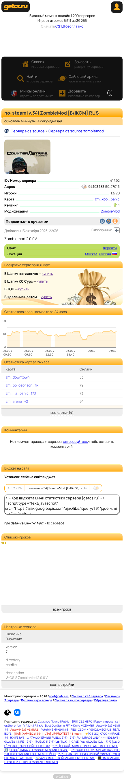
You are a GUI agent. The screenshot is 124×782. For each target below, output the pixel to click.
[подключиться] (95, 488)
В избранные (101, 229)
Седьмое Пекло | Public (53, 721)
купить (47, 273)
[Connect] (117, 11)
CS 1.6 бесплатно (69, 26)
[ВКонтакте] (102, 221)
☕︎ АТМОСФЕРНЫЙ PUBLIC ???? (47, 737)
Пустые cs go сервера (36, 700)
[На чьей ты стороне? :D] (109, 93)
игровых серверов (45, 64)
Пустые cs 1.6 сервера (87, 696)
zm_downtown (17, 377)
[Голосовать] (115, 205)
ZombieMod (110, 211)
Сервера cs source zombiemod (76, 131)
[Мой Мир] (108, 221)
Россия (105, 254)
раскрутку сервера (88, 64)
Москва (91, 254)
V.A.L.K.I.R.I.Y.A (33, 725)
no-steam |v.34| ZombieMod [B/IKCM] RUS (57, 488)
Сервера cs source (28, 131)
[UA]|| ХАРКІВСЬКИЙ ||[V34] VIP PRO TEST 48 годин (48, 733)
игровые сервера (39, 78)
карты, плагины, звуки (85, 78)
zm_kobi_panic (107, 199)
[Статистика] (9, 715)
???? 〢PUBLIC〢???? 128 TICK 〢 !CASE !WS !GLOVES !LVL (65, 741)
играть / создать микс (36, 93)
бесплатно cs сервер (84, 93)
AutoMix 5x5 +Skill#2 (24, 729)
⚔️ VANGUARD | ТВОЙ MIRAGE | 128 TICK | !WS (65, 758)
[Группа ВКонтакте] (17, 715)
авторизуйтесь (75, 441)
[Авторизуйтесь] (117, 230)
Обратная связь (105, 700)
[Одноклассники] (115, 221)
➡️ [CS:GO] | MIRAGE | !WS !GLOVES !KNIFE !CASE (36, 750)
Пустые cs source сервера (73, 700)
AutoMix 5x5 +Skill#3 (54, 729)
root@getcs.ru (59, 696)
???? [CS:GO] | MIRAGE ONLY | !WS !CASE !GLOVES (85, 746)
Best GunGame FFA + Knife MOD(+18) (69, 725)
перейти (110, 248)
